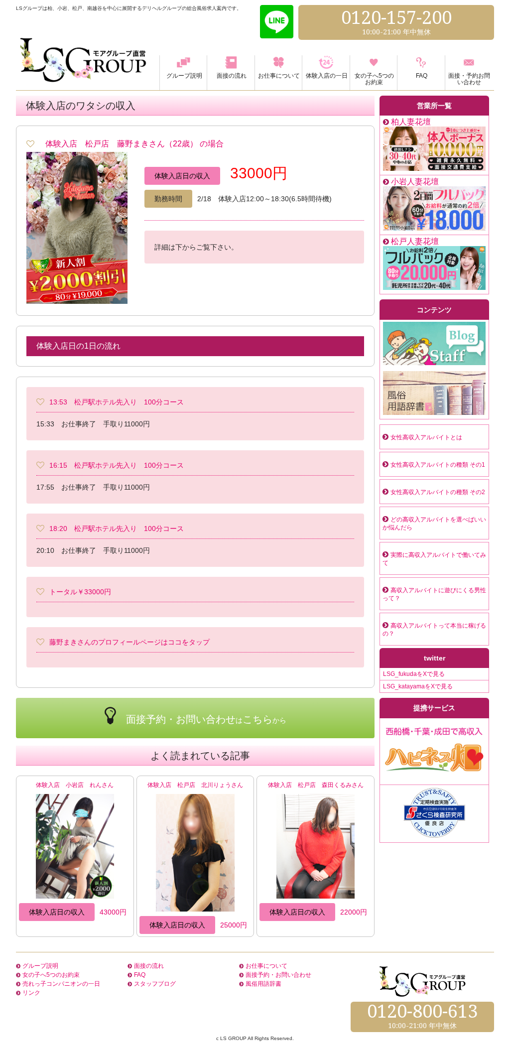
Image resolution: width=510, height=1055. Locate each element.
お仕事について (266, 965)
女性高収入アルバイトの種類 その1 (437, 464)
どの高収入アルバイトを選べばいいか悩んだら (434, 523)
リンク (31, 992)
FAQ (139, 974)
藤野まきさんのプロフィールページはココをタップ (129, 642)
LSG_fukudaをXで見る (414, 673)
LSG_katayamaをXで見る (418, 686)
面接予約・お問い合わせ (278, 974)
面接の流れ (149, 965)
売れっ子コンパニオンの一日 (61, 983)
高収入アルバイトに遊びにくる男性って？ (434, 594)
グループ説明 (40, 965)
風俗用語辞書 (263, 983)
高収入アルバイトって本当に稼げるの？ (434, 629)
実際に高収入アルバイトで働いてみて (434, 558)
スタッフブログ (155, 983)
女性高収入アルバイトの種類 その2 (437, 492)
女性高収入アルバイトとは (426, 437)
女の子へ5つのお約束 (51, 974)
